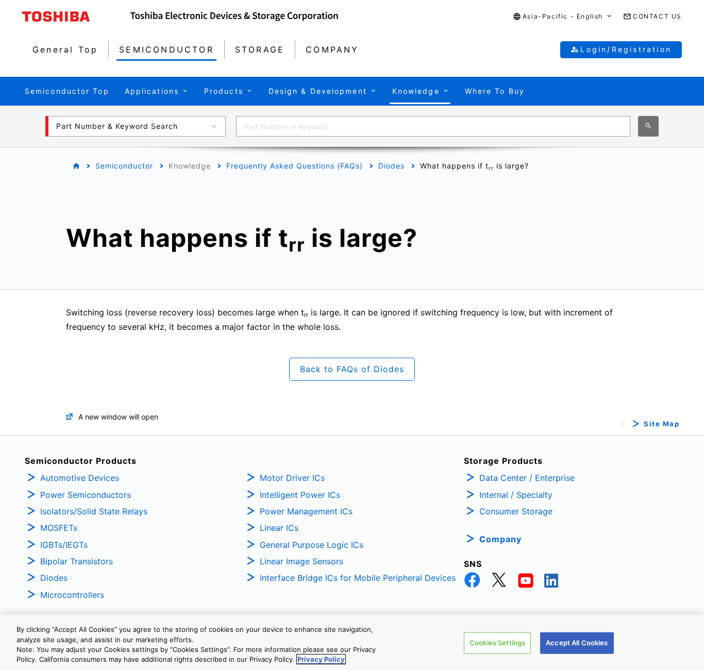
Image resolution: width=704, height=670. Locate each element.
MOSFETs (58, 528)
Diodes (391, 165)
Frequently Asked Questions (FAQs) (294, 165)
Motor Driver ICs (292, 478)
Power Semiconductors (85, 495)
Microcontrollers (72, 595)
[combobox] (433, 126)
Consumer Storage (515, 511)
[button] (563, 16)
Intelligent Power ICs (300, 495)
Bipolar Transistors (76, 561)
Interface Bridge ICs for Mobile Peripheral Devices (358, 578)
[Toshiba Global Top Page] (76, 16)
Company (500, 539)
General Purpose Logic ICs (311, 545)
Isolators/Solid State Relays (93, 511)
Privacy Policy (321, 659)
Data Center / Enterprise (527, 478)
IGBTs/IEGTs (64, 545)
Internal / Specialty (515, 495)
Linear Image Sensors (301, 561)
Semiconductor (124, 165)
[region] (352, 642)
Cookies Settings (497, 643)
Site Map (661, 424)
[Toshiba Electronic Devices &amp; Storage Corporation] (234, 16)
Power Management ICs (306, 511)
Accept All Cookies (577, 643)
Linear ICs (279, 528)
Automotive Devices (79, 478)
